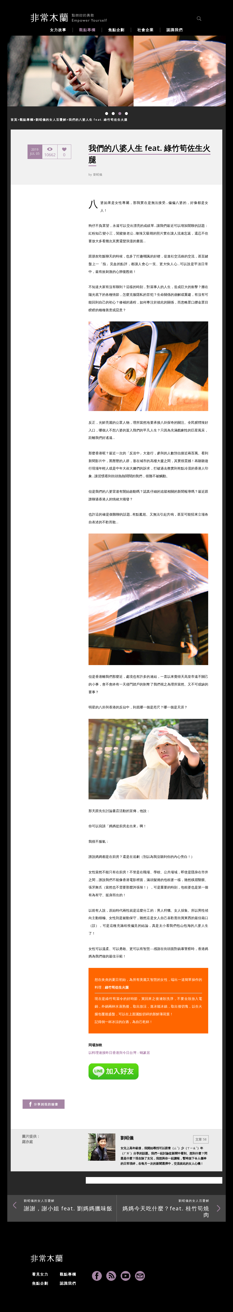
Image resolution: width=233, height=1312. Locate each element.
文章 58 (200, 1139)
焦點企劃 (40, 1283)
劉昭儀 (97, 174)
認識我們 (68, 1283)
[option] (70, 71)
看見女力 (40, 1274)
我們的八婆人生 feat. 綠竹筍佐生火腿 (98, 119)
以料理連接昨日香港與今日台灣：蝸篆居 (119, 1052)
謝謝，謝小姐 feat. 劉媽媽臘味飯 (68, 1205)
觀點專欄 (26, 119)
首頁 (14, 119)
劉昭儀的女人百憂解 (51, 119)
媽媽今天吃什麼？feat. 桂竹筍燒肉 (165, 1208)
